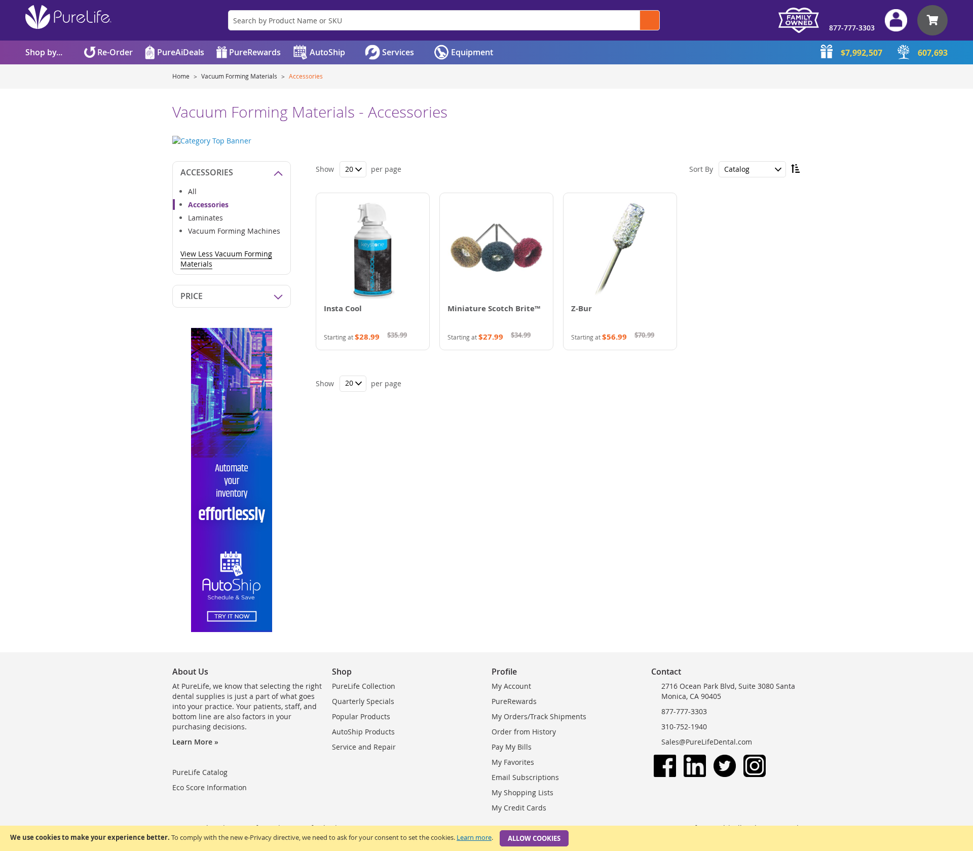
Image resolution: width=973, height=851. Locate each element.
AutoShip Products (363, 731)
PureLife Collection (363, 686)
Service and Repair (364, 747)
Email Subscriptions (525, 777)
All (192, 191)
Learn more (474, 837)
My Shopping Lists (522, 792)
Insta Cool (343, 308)
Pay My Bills (512, 747)
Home (181, 76)
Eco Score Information (209, 787)
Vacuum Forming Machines (234, 231)
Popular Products (361, 716)
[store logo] (68, 17)
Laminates (205, 218)
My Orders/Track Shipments (539, 716)
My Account (511, 686)
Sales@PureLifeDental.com (706, 742)
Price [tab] (191, 296)
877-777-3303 (852, 27)
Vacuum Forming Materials (240, 76)
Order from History (524, 731)
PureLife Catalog (200, 772)
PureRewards (514, 701)
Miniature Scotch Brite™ (493, 308)
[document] (486, 838)
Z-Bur (581, 308)
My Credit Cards (519, 807)
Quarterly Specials (363, 701)
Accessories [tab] (206, 172)
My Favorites (513, 762)
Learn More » (195, 742)
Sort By (701, 169)
